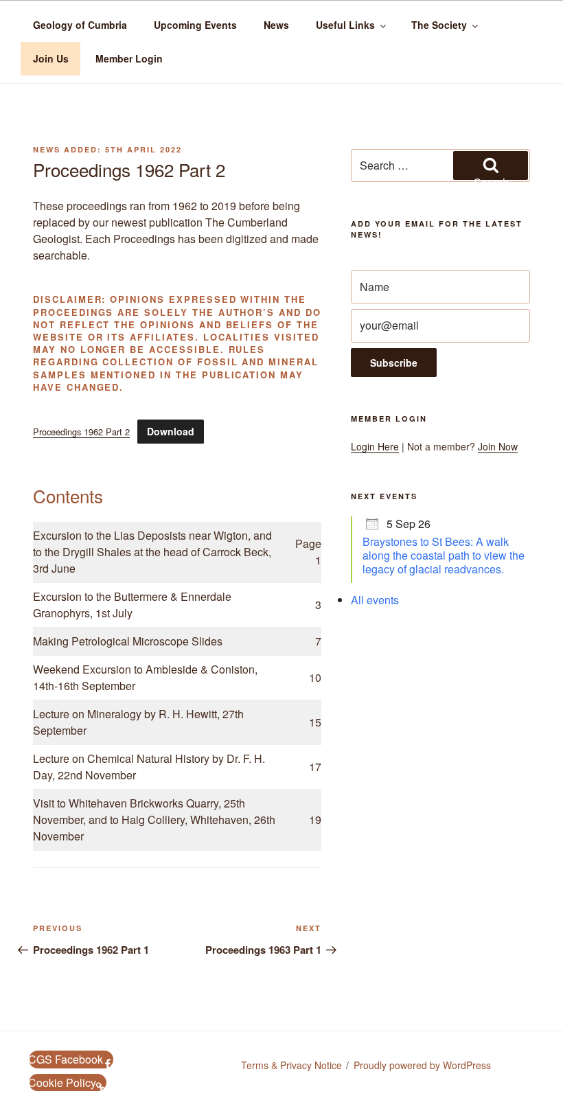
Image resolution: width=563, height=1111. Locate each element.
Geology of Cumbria (80, 25)
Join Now (498, 446)
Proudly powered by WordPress (422, 1065)
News (276, 25)
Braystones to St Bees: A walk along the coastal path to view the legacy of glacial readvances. (444, 555)
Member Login (129, 58)
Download (170, 431)
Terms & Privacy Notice (291, 1065)
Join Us (51, 58)
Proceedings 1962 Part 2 (81, 431)
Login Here (375, 446)
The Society (439, 25)
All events (375, 600)
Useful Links (345, 25)
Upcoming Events (195, 25)
